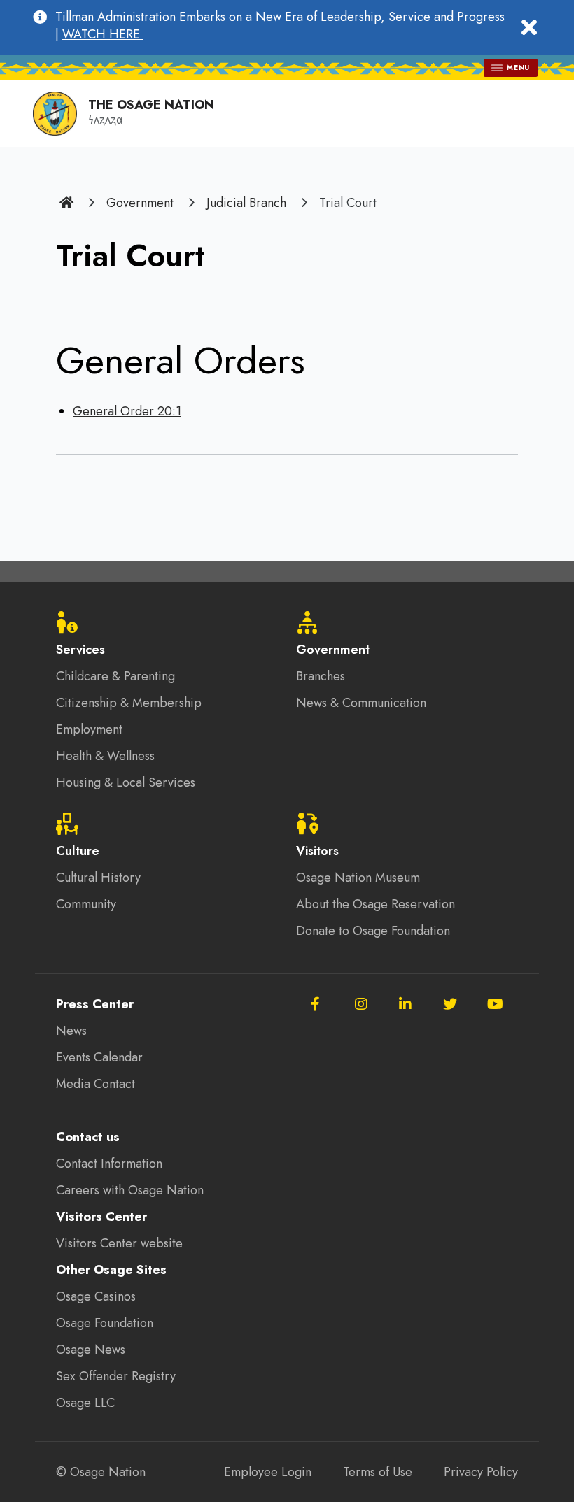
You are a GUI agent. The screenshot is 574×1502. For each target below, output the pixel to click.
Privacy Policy (481, 1472)
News (71, 1031)
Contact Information (109, 1163)
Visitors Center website (119, 1243)
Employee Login (268, 1472)
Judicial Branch (246, 203)
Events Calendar (99, 1057)
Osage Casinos (96, 1296)
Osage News (90, 1349)
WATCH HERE (103, 34)
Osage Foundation (104, 1323)
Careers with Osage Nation (130, 1190)
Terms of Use (377, 1472)
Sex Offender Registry (116, 1376)
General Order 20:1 (127, 411)
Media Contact (95, 1084)
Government (140, 203)
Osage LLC (85, 1403)
